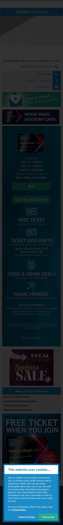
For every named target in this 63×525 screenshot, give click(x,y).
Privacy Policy (19, 509)
